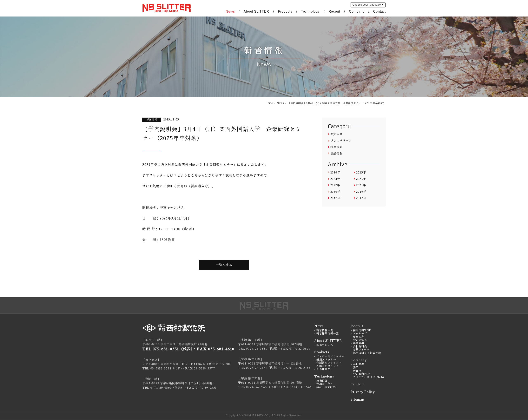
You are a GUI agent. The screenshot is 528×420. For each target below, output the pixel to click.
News (230, 11)
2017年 (361, 198)
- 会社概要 (357, 364)
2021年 (361, 185)
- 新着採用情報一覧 (326, 333)
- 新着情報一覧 (323, 330)
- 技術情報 (321, 381)
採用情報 (336, 147)
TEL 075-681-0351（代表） (167, 349)
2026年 (335, 172)
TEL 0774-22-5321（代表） (258, 348)
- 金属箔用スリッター (328, 363)
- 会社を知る (359, 340)
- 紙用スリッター (325, 360)
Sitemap (357, 399)
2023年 (361, 178)
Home (269, 103)
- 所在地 (356, 371)
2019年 (361, 191)
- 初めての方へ (323, 345)
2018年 (335, 198)
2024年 (335, 178)
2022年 (335, 185)
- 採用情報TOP (361, 330)
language (366, 4)
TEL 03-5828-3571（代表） (162, 368)
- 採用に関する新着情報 (366, 353)
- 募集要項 (357, 343)
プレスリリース (341, 140)
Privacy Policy (363, 391)
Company (356, 11)
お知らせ (336, 134)
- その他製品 (322, 369)
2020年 (335, 191)
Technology (310, 11)
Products (285, 11)
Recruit (334, 11)
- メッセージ (359, 333)
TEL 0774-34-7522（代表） (258, 387)
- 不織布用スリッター (328, 366)
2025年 (361, 172)
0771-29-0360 (161, 387)
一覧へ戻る (224, 265)
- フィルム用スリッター (329, 356)
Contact (379, 11)
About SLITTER (256, 11)
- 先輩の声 (357, 337)
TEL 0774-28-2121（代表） (258, 367)
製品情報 (336, 153)
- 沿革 (355, 367)
